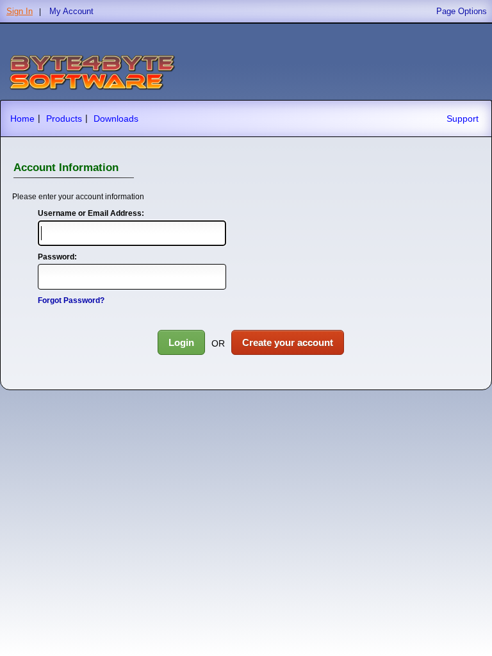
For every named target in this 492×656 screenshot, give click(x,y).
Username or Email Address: (91, 213)
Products (64, 118)
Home (22, 118)
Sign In (19, 11)
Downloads (116, 118)
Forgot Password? (71, 300)
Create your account (287, 342)
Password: (57, 256)
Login (181, 342)
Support (463, 118)
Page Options (461, 11)
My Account (71, 11)
